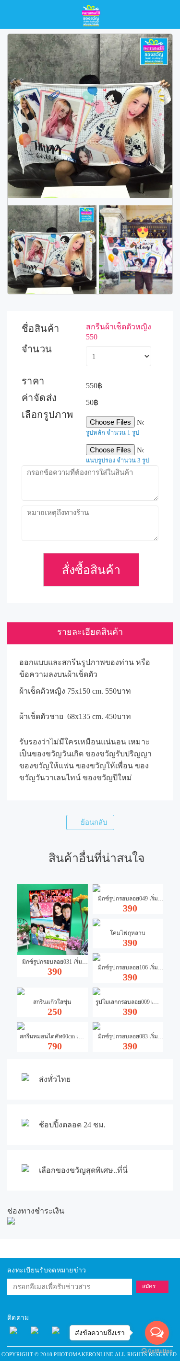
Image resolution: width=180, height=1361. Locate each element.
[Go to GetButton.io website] (157, 1351)
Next (158, 116)
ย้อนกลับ (94, 822)
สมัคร (149, 1286)
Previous (22, 249)
